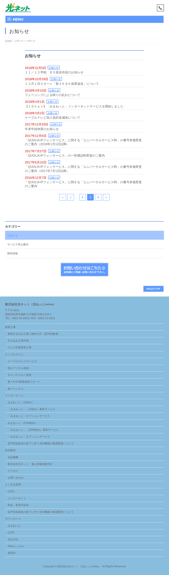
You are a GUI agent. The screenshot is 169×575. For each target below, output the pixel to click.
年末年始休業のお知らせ (42, 129)
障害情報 (12, 253)
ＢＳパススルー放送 (19, 374)
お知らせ (54, 68)
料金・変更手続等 (18, 505)
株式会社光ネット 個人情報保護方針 (30, 464)
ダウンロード (13, 518)
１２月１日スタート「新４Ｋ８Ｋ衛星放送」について (62, 83)
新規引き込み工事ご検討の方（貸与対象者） (34, 333)
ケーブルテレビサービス (22, 361)
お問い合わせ (16, 477)
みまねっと (14, 525)
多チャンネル (16, 388)
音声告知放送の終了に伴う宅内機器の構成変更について (41, 443)
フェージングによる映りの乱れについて (52, 95)
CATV (11, 491)
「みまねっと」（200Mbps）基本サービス (33, 429)
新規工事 (10, 327)
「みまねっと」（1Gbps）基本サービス (31, 409)
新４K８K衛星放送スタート (24, 381)
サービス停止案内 (17, 244)
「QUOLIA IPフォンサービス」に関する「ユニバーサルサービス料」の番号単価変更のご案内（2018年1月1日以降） (83, 142)
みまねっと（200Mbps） (22, 423)
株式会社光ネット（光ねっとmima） (79, 566)
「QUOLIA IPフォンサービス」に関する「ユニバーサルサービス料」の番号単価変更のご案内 (83, 184)
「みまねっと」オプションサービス (29, 416)
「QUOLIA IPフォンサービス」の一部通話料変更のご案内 (65, 155)
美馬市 (12, 553)
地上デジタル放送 (18, 368)
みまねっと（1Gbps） (21, 402)
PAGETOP (153, 288)
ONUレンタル (16, 546)
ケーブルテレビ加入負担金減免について (52, 117)
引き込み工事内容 (18, 340)
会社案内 (10, 450)
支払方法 (13, 539)
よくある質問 (13, 484)
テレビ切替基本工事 (19, 347)
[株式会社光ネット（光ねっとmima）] (18, 7)
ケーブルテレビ (14, 354)
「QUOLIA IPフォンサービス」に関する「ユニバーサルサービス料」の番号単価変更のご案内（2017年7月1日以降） (83, 168)
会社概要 (13, 457)
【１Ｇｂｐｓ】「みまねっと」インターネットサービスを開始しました (74, 106)
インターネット (14, 395)
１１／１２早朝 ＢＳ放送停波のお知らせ (54, 72)
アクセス (13, 470)
